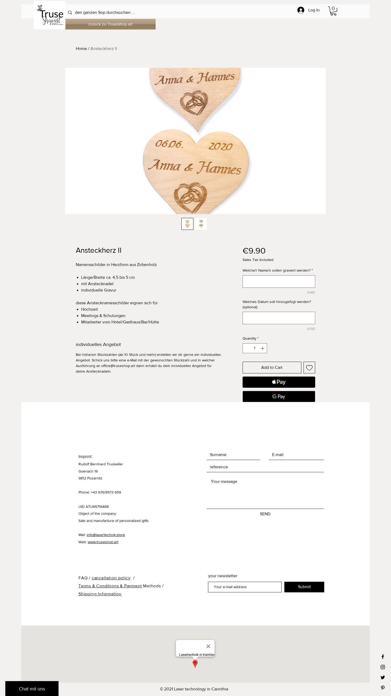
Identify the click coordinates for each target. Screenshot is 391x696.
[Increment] (263, 348)
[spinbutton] (255, 348)
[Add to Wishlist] (309, 367)
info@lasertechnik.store (106, 535)
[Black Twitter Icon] (383, 677)
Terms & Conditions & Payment (110, 586)
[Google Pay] (279, 396)
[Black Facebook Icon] (383, 657)
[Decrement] (246, 348)
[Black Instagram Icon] (383, 667)
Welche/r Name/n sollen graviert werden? (278, 270)
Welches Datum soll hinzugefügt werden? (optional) (277, 304)
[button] (333, 10)
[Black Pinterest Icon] (383, 688)
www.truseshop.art (103, 542)
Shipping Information (100, 594)
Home (81, 48)
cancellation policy (111, 578)
